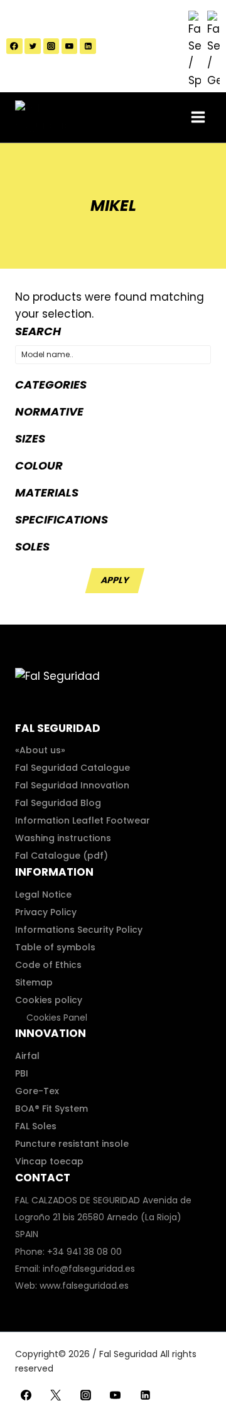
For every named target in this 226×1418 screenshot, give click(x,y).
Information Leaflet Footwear (82, 820)
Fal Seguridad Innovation (72, 785)
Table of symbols (55, 947)
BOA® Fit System (51, 1108)
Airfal (27, 1056)
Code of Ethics (48, 965)
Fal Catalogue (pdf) (61, 855)
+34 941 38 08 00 (84, 1251)
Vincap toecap (49, 1161)
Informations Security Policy (79, 929)
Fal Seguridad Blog (58, 803)
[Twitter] (32, 46)
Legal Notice (43, 894)
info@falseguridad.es (89, 1268)
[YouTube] (70, 46)
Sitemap (34, 982)
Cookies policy (48, 1000)
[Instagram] (51, 46)
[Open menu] (198, 117)
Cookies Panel (56, 1017)
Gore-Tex (37, 1091)
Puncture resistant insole (72, 1143)
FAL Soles (35, 1126)
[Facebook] (14, 46)
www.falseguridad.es (84, 1285)
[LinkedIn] (88, 46)
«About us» (40, 750)
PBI (21, 1073)
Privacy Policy (46, 912)
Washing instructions (63, 838)
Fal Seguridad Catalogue (72, 767)
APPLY (114, 580)
